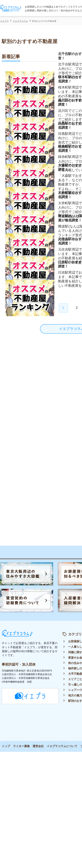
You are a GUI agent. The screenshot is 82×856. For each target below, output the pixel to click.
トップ (6, 746)
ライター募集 (21, 746)
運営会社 (38, 746)
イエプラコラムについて (62, 746)
